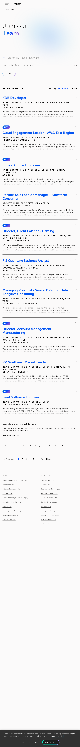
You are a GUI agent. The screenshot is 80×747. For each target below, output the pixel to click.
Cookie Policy (58, 736)
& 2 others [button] (21, 238)
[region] (40, 738)
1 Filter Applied (14, 88)
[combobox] (2, 65)
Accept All (51, 742)
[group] (40, 107)
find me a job (8, 436)
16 (42, 459)
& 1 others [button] (16, 107)
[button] (6, 127)
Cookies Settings (29, 742)
